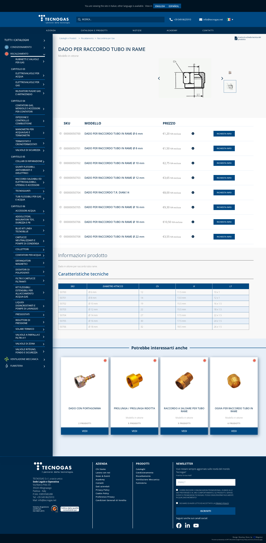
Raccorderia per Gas (106, 38)
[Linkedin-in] (187, 525)
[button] (231, 19)
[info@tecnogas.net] (200, 19)
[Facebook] (179, 525)
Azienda (51, 30)
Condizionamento (144, 472)
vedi (84, 431)
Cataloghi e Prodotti (94, 30)
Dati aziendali (102, 486)
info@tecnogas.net (213, 19)
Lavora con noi (103, 472)
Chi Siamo (101, 469)
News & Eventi (103, 476)
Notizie (137, 30)
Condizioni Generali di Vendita (111, 500)
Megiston (259, 537)
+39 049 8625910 (182, 19)
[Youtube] (196, 525)
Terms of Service (254, 540)
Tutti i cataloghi (16, 40)
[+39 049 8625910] (171, 19)
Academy (172, 30)
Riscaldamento (87, 38)
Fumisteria (141, 483)
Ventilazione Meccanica (147, 479)
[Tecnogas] (53, 475)
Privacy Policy (102, 490)
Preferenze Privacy (105, 497)
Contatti (208, 30)
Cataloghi (140, 469)
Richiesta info (224, 133)
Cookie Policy (102, 493)
